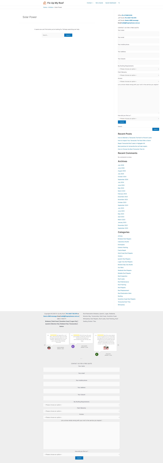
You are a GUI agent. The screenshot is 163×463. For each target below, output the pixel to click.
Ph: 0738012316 (127, 15)
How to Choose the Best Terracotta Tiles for (131, 149)
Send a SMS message (131, 20)
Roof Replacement (123, 290)
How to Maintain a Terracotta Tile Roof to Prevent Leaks (135, 137)
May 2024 (121, 188)
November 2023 (123, 199)
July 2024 (121, 182)
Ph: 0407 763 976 (130, 18)
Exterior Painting (123, 247)
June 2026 (121, 168)
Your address (122, 51)
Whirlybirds (121, 305)
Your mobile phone (123, 44)
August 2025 (122, 171)
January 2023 (122, 222)
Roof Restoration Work (124, 293)
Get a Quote (99, 3)
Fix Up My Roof (55, 3)
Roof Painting (122, 284)
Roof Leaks (121, 279)
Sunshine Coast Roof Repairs (126, 299)
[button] (92, 2)
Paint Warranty (122, 72)
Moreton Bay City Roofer (125, 264)
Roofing (120, 296)
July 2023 (121, 208)
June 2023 (121, 211)
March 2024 (121, 191)
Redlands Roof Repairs (124, 270)
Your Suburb (121, 59)
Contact (89, 3)
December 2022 (123, 225)
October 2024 (122, 176)
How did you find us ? (124, 115)
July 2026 (121, 165)
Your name (121, 30)
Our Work (121, 267)
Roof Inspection (122, 276)
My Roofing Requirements (126, 66)
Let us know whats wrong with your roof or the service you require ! (138, 84)
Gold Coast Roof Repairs (125, 253)
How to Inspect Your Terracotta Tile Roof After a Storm (134, 140)
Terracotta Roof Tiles (124, 302)
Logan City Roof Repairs (125, 262)
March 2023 (121, 219)
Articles (120, 236)
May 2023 (121, 214)
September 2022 (123, 228)
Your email (121, 37)
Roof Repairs (122, 287)
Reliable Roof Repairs (124, 273)
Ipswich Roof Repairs (124, 259)
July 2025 (121, 174)
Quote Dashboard (111, 3)
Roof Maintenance (123, 282)
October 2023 (122, 202)
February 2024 (122, 194)
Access (120, 78)
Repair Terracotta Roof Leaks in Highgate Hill (131, 143)
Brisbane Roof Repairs (124, 239)
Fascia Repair (122, 250)
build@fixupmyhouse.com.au (130, 23)
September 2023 (123, 205)
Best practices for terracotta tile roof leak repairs (132, 146)
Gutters (120, 256)
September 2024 (123, 179)
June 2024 (121, 185)
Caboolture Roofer (123, 242)
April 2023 (121, 216)
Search (120, 126)
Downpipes (121, 244)
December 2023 (123, 196)
